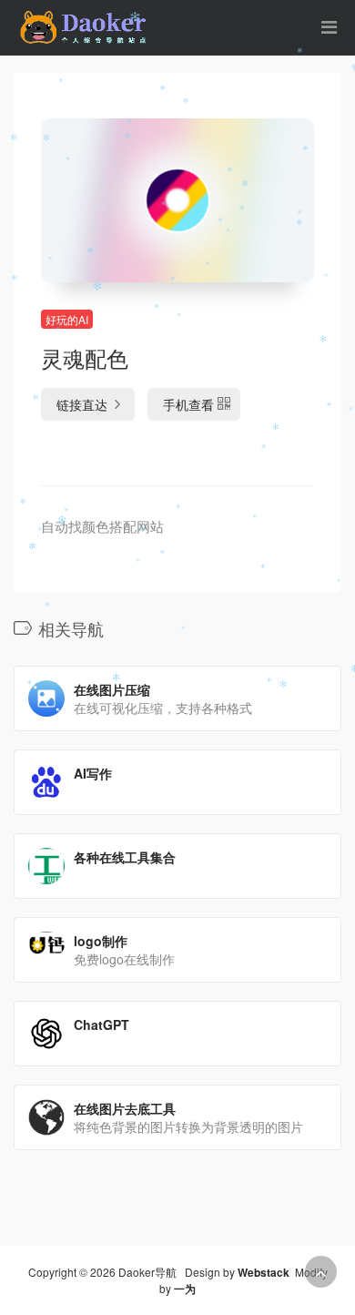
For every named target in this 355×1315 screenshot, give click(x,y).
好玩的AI (67, 319)
